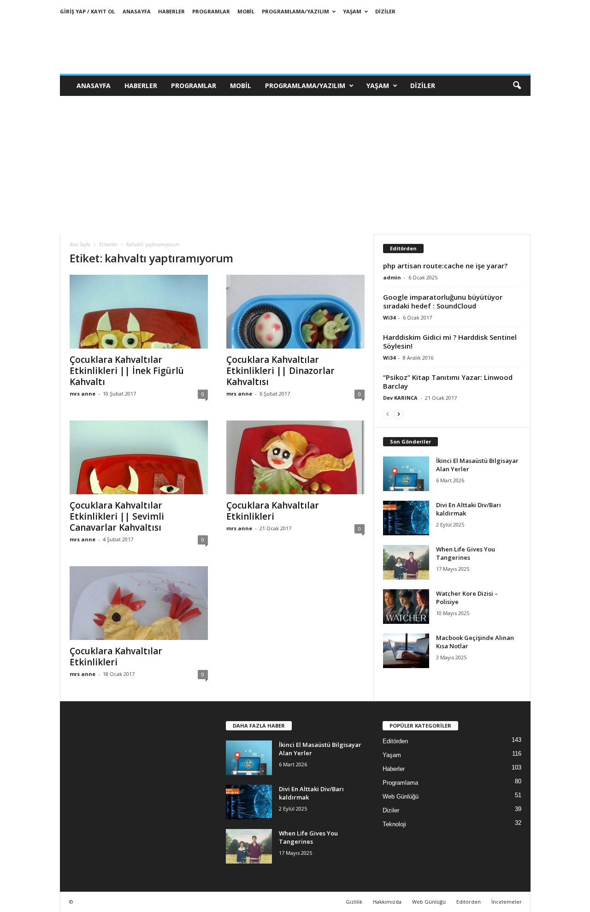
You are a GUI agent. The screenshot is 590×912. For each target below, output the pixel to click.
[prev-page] (387, 414)
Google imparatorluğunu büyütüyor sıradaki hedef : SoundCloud (442, 301)
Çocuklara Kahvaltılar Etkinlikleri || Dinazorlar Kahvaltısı (280, 371)
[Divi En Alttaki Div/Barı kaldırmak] (406, 518)
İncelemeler (506, 901)
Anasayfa (137, 11)
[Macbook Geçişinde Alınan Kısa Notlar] (406, 651)
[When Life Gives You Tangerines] (406, 562)
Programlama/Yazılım (295, 11)
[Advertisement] (295, 165)
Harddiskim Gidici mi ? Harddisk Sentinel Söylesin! (450, 341)
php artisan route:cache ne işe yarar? (445, 265)
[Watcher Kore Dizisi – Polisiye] (406, 606)
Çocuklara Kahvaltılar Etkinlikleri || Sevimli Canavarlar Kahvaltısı (117, 516)
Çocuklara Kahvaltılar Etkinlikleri (272, 510)
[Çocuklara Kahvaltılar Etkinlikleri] (295, 457)
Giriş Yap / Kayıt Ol (87, 11)
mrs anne (82, 393)
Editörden (395, 741)
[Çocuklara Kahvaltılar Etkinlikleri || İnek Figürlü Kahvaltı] (139, 312)
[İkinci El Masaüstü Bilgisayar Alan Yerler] (406, 473)
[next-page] (398, 414)
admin (392, 277)
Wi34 (389, 317)
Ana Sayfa (80, 244)
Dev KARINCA (400, 397)
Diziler (385, 11)
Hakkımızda (387, 901)
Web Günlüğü (401, 796)
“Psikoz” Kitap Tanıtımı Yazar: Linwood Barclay (448, 382)
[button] (517, 86)
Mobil (245, 11)
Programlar (211, 11)
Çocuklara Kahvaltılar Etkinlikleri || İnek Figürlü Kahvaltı (127, 371)
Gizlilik (354, 901)
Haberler (171, 11)
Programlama (400, 782)
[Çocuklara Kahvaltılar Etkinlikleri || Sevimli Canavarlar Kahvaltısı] (139, 457)
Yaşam (352, 11)
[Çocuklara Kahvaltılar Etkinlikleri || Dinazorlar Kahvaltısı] (295, 312)
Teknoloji (394, 824)
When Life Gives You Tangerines (465, 553)
